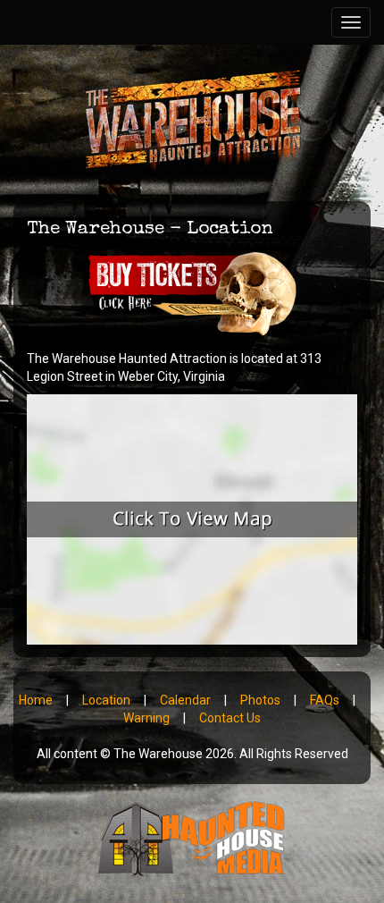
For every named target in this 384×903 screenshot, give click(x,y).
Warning (146, 718)
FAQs (324, 700)
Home (36, 700)
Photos (260, 700)
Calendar (185, 700)
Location (106, 700)
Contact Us (230, 718)
